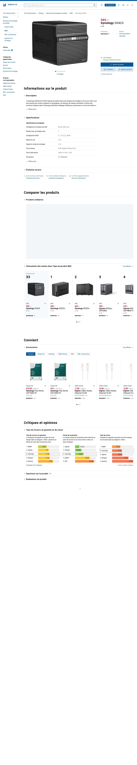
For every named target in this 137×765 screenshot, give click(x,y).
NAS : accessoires (10, 34)
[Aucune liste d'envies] (127, 5)
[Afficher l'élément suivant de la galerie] (96, 43)
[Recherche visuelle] (94, 5)
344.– (105, 19)
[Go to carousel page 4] (79, 266)
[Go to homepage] (10, 5)
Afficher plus (32, 109)
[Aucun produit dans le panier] (132, 5)
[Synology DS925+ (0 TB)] (85, 302)
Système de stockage (8, 39)
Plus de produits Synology (124, 34)
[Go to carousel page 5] (81, 266)
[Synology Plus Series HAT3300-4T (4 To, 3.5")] (36, 388)
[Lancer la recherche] (26, 5)
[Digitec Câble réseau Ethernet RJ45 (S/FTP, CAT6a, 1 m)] (85, 388)
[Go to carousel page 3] (78, 266)
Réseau (5, 17)
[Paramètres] (101, 5)
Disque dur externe (9, 62)
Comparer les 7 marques (34, 473)
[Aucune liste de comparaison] (123, 5)
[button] (117, 59)
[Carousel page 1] (55, 71)
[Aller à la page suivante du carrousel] (130, 232)
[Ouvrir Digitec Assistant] (118, 5)
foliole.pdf (63, 157)
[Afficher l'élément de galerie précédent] (23, 43)
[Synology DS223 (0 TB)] (85, 222)
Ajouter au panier (118, 64)
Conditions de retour (33, 178)
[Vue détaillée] (42, 462)
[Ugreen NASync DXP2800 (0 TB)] (109, 302)
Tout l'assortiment (9, 13)
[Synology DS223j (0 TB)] (109, 222)
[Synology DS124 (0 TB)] (60, 222)
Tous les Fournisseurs (78, 178)
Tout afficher (127, 200)
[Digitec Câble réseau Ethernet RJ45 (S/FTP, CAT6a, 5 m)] (109, 388)
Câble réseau (7, 86)
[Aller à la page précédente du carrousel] (27, 232)
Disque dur (29, 394)
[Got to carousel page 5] (61, 71)
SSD (4, 95)
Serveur (5, 65)
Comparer (110, 69)
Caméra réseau (8, 89)
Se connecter (110, 5)
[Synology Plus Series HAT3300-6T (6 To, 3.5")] (60, 388)
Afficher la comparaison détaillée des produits (103, 200)
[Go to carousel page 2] (76, 266)
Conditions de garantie (56, 178)
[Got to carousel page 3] (58, 71)
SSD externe (7, 68)
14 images (60, 74)
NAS (6, 31)
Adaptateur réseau (9, 83)
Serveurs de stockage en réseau (10, 22)
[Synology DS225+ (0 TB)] (60, 302)
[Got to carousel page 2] (57, 71)
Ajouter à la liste (126, 69)
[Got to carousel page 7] (64, 71)
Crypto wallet (8, 27)
